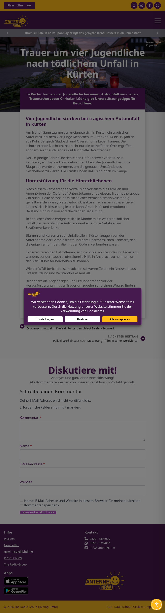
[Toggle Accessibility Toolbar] (156, 604)
